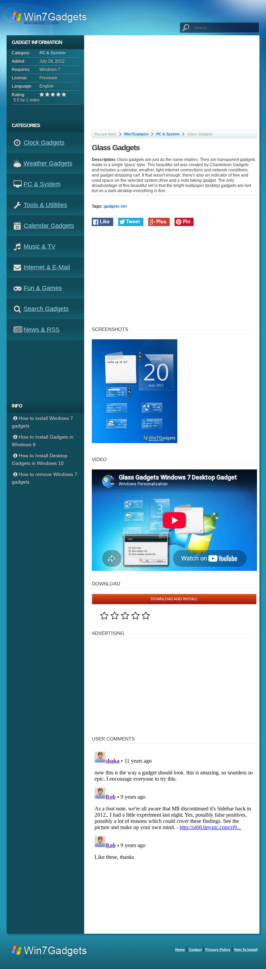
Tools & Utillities (45, 204)
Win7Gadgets (136, 134)
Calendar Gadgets (49, 225)
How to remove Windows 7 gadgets (44, 478)
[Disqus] (174, 835)
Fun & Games (43, 288)
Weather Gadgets (48, 163)
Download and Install (174, 599)
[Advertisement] (48, 369)
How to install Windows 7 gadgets (42, 422)
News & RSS (42, 329)
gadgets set (115, 206)
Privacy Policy (217, 949)
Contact (195, 949)
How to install (246, 949)
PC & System (52, 53)
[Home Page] (51, 17)
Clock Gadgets (44, 142)
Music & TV (39, 246)
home (180, 949)
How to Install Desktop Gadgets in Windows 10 (40, 459)
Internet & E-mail (47, 267)
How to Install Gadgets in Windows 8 (42, 440)
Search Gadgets (46, 308)
